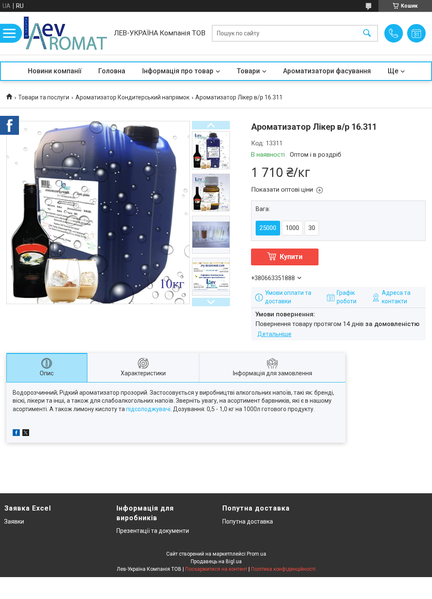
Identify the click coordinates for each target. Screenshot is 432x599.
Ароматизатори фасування (327, 71)
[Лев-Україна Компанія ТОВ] (65, 33)
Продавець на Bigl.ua (216, 561)
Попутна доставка (247, 521)
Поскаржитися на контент (216, 569)
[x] (25, 434)
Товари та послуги (43, 97)
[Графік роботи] (416, 33)
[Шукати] (367, 33)
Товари (248, 71)
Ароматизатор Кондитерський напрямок (132, 97)
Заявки (14, 521)
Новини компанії (54, 71)
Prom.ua (256, 554)
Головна (111, 71)
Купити (291, 257)
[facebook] (16, 434)
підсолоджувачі (148, 409)
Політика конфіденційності (283, 569)
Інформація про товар (177, 71)
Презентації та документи (152, 530)
